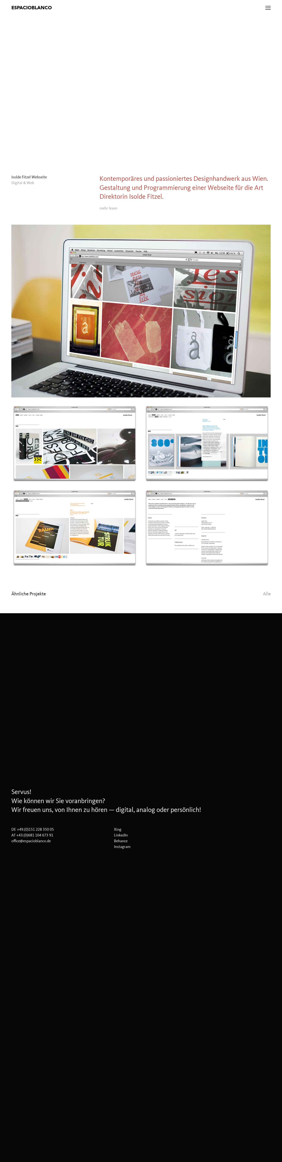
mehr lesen (108, 208)
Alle (267, 594)
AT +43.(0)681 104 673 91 (32, 835)
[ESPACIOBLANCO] (89, 8)
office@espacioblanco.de (31, 841)
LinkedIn (121, 835)
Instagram (122, 846)
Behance (121, 841)
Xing (117, 829)
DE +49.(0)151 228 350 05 (32, 829)
